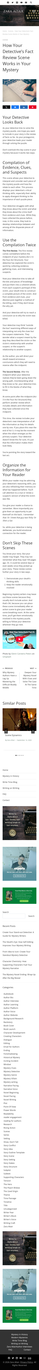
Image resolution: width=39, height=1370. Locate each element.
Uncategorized (10, 1209)
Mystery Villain (10, 1078)
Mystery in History (11, 776)
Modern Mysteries (19, 1337)
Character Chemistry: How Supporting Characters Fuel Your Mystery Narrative (17, 965)
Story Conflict (10, 1145)
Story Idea (8, 1149)
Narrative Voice (11, 1089)
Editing (7, 1043)
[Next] (33, 731)
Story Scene (9, 1156)
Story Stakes (9, 1163)
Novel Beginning (11, 1092)
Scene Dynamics (13, 735)
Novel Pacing (9, 1096)
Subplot (7, 1170)
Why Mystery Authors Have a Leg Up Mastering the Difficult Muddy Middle (10, 678)
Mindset (7, 1064)
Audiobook (8, 994)
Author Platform (11, 1008)
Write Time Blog (10, 782)
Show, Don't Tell (11, 1142)
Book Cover (9, 1025)
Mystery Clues (10, 1068)
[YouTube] (21, 2)
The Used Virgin (11, 1191)
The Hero (8, 1184)
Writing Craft (9, 1223)
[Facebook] (8, 2)
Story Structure (10, 1166)
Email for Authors (12, 1046)
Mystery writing (11, 1082)
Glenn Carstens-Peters (21, 653)
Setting (7, 1138)
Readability (9, 1113)
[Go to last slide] (6, 731)
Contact (6, 800)
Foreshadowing (11, 1053)
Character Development (14, 1032)
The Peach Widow (12, 1187)
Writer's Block (10, 1216)
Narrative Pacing (11, 1085)
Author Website (11, 1015)
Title (5, 1205)
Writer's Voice (10, 1219)
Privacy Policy (26, 1362)
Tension (7, 1180)
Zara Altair (8, 76)
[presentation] (19, 719)
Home (5, 31)
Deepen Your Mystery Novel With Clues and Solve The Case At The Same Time (29, 678)
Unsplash (7, 656)
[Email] (26, 2)
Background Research (13, 1018)
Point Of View (10, 1106)
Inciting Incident (11, 1061)
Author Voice (9, 1011)
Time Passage (10, 1198)
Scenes (10, 31)
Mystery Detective (12, 1071)
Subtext (7, 1173)
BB (29, 1358)
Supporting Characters (14, 1177)
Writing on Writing (11, 788)
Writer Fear (9, 1212)
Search (6, 912)
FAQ (4, 794)
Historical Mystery (12, 1057)
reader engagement (12, 1117)
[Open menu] (33, 11)
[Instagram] (17, 2)
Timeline (7, 1202)
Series (6, 1135)
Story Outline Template (14, 1152)
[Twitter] (13, 2)
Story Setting (9, 1159)
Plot (5, 1103)
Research (8, 1124)
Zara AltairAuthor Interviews (19, 1346)
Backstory (8, 1022)
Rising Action (9, 1127)
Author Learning (11, 1004)
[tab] (16, 755)
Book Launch (9, 1029)
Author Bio (8, 997)
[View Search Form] (31, 2)
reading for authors (12, 1121)
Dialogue (8, 1039)
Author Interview (11, 1001)
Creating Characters (12, 1036)
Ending (7, 1050)
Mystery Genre (10, 1075)
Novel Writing (10, 1099)
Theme (7, 1194)
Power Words (10, 1110)
